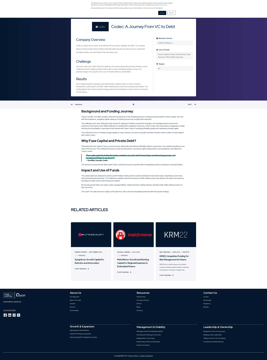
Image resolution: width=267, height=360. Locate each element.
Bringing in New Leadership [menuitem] (212, 335)
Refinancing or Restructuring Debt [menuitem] (148, 342)
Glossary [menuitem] (140, 310)
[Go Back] (133, 104)
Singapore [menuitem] (206, 303)
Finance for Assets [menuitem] (143, 345)
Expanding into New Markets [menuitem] (79, 330)
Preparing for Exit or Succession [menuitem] (214, 331)
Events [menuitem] (139, 303)
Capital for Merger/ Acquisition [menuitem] (80, 334)
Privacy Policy (163, 5)
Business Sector (165, 38)
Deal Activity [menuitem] (141, 297)
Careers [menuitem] (72, 303)
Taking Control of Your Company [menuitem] (214, 338)
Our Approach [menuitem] (74, 297)
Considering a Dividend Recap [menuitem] (213, 342)
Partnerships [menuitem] (74, 310)
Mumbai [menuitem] (206, 307)
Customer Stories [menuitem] (143, 300)
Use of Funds (164, 50)
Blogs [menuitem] (138, 307)
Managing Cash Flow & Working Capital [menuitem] (150, 331)
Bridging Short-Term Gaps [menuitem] (146, 338)
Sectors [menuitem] (72, 307)
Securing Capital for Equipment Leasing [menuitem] (83, 337)
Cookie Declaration (146, 356)
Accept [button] (162, 13)
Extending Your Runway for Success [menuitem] (149, 335)
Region (161, 64)
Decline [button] (171, 13)
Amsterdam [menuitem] (207, 300)
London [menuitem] (206, 297)
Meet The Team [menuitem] (75, 300)
